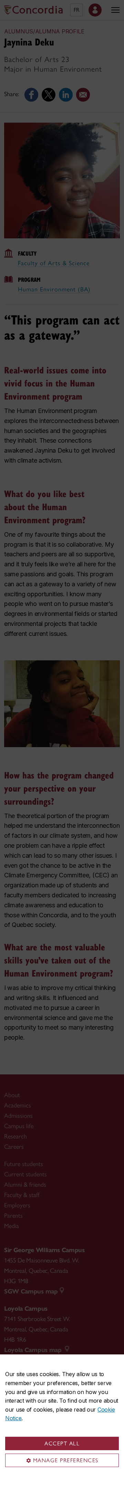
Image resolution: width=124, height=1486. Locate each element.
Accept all (62, 1443)
